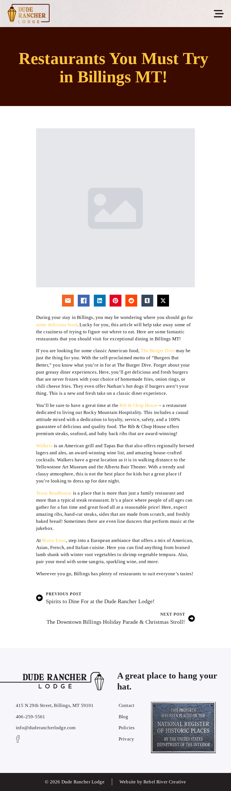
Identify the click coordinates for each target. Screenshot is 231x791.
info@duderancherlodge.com (45, 727)
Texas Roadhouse (54, 493)
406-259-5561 (30, 716)
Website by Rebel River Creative (152, 782)
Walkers (44, 445)
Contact (126, 705)
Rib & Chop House (138, 405)
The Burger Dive (158, 350)
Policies (127, 727)
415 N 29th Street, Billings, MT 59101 (55, 705)
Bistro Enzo (54, 540)
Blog (123, 716)
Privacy (126, 739)
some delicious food (56, 324)
